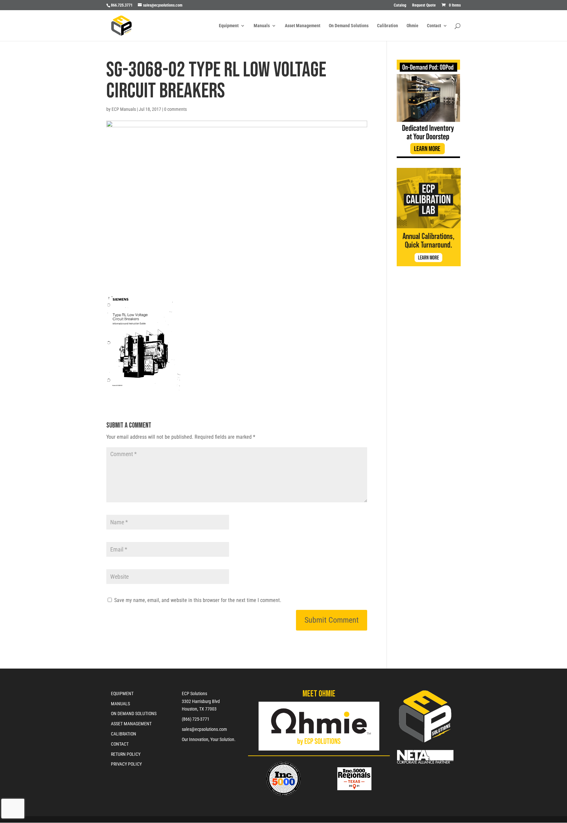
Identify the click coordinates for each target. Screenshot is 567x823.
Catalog (400, 5)
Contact (434, 25)
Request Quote (424, 5)
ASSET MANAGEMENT (131, 723)
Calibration (387, 25)
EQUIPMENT (122, 693)
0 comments (175, 109)
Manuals (262, 25)
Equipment (229, 25)
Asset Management (302, 25)
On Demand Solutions (348, 25)
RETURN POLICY (125, 754)
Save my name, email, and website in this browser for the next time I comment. (197, 600)
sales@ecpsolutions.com (204, 729)
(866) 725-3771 (195, 719)
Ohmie (412, 25)
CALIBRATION (123, 733)
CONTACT (120, 744)
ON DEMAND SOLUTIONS (134, 713)
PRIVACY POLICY (126, 764)
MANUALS (120, 703)
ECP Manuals (124, 109)
